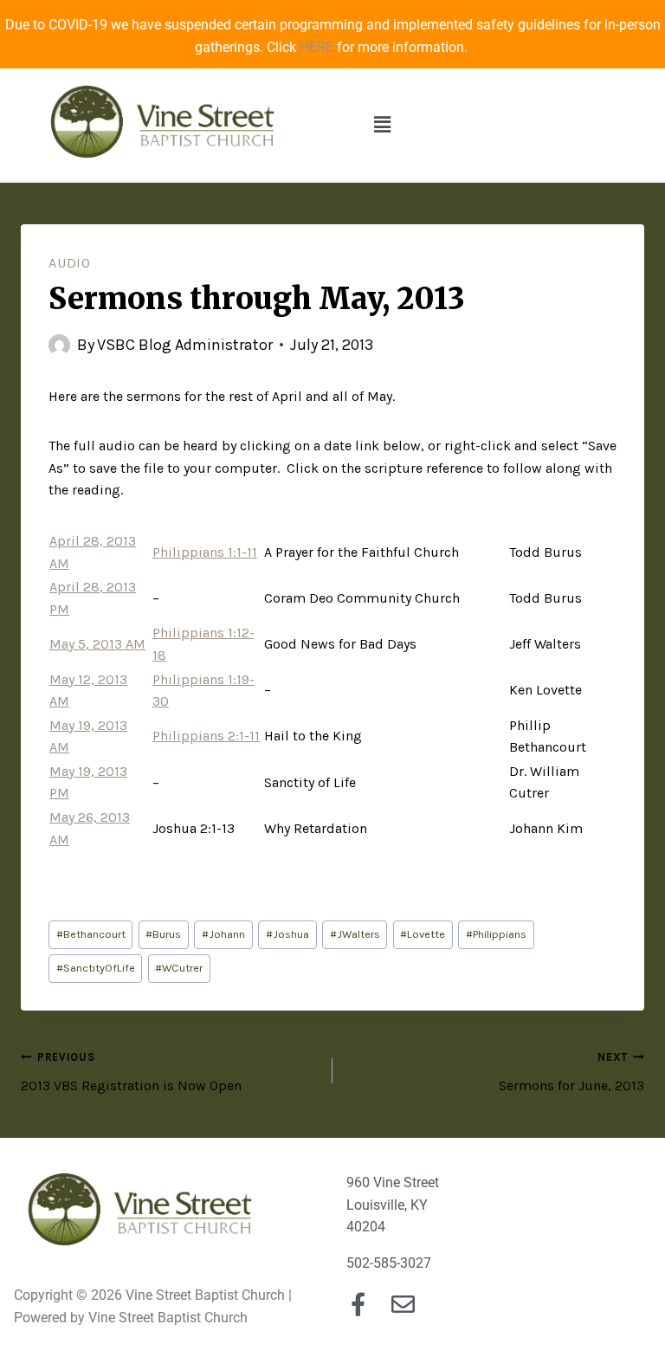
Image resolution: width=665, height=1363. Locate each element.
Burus (163, 933)
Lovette (422, 933)
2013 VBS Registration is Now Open (131, 1072)
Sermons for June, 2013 (571, 1072)
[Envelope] (403, 1303)
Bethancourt (91, 933)
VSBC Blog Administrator (185, 344)
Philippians (496, 933)
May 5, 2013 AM (97, 644)
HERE (316, 47)
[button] (382, 124)
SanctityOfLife (95, 967)
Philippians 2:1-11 (206, 735)
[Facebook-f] (358, 1303)
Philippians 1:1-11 (204, 552)
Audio (69, 263)
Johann (223, 933)
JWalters (355, 933)
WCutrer (179, 967)
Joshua (287, 933)
